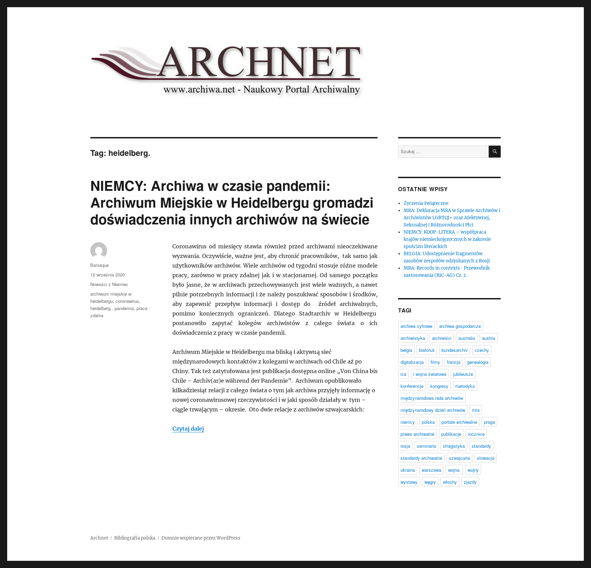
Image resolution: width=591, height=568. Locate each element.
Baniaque (99, 265)
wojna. (454, 470)
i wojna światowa (429, 374)
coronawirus (127, 301)
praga (489, 422)
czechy (482, 350)
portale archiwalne (459, 422)
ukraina (407, 470)
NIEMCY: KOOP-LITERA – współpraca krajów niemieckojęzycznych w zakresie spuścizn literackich (447, 239)
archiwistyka (412, 338)
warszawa (431, 470)
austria (488, 338)
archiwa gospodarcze (460, 326)
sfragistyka (454, 446)
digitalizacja (412, 362)
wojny (473, 470)
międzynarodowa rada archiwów (431, 398)
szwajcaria (459, 458)
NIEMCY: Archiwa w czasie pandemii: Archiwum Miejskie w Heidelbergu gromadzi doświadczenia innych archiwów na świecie (231, 202)
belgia (406, 350)
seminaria (426, 446)
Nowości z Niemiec (109, 284)
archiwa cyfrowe (416, 326)
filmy (435, 362)
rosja (405, 446)
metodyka (465, 386)
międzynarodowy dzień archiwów (432, 410)
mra (476, 410)
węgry (430, 482)
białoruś (427, 350)
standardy (481, 446)
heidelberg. (101, 308)
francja (453, 362)
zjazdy (470, 482)
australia (466, 338)
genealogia (477, 362)
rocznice (476, 434)
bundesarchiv (455, 350)
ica (403, 374)
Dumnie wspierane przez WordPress (200, 538)
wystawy (409, 482)
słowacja (485, 458)
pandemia (124, 308)
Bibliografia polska (134, 538)
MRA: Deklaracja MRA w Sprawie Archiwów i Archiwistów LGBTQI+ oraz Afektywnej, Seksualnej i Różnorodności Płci (452, 218)
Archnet (99, 538)
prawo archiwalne (417, 434)
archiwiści (441, 338)
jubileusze (463, 374)
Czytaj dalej (188, 428)
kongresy (439, 386)
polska (428, 422)
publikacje (451, 434)
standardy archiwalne (421, 458)
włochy (450, 482)
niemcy (407, 422)
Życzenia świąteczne (426, 203)
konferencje (411, 386)
